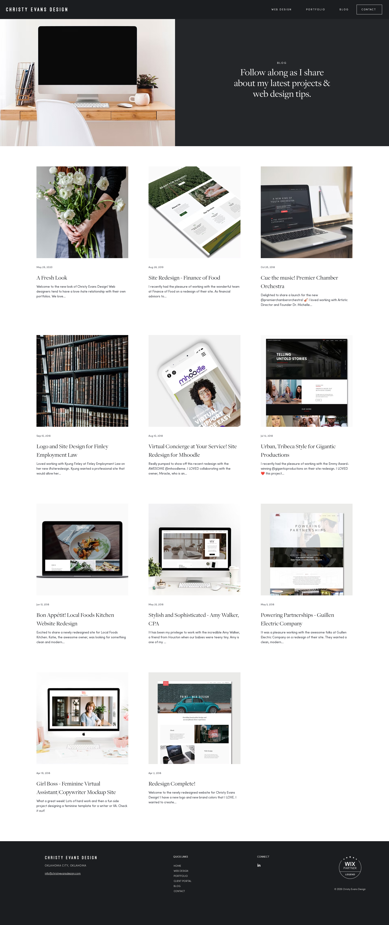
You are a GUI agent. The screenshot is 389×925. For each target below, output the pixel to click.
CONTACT (179, 891)
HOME (177, 866)
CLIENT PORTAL (182, 881)
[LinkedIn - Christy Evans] (259, 865)
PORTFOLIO (181, 876)
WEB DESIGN (181, 871)
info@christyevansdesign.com (63, 873)
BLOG (177, 886)
